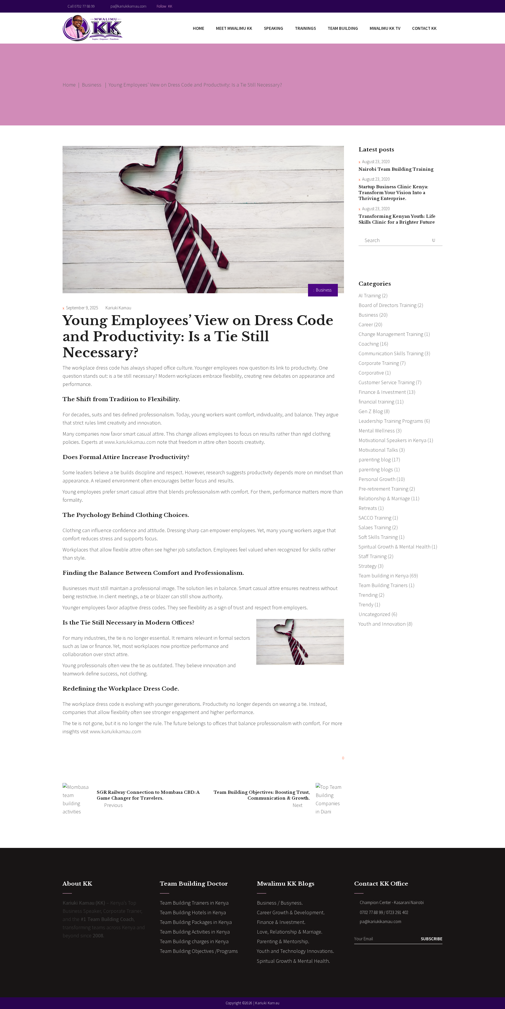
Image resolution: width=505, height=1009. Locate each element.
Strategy (368, 566)
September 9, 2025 (82, 308)
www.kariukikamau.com (130, 442)
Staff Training (373, 556)
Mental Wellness (377, 430)
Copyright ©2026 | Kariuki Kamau (252, 1003)
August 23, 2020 (376, 161)
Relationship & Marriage (384, 498)
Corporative (371, 372)
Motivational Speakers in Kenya (392, 440)
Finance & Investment (382, 392)
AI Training (370, 295)
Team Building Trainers (383, 585)
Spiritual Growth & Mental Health (394, 546)
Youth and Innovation (382, 623)
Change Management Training (391, 334)
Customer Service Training (387, 382)
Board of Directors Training (387, 305)
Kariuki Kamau (118, 308)
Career (366, 324)
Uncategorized (374, 614)
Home (69, 84)
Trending (368, 594)
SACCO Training (375, 517)
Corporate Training (379, 363)
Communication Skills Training (391, 353)
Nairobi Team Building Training (396, 169)
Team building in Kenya (384, 575)
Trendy (366, 604)
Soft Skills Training (378, 537)
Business (91, 84)
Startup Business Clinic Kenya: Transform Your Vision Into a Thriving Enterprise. (393, 192)
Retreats (368, 508)
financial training (376, 401)
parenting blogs (376, 469)
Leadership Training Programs (391, 421)
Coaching (369, 343)
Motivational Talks (378, 449)
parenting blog (375, 459)
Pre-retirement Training (383, 488)
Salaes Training (375, 527)
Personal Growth (377, 479)
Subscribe (431, 938)
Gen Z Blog (371, 411)
